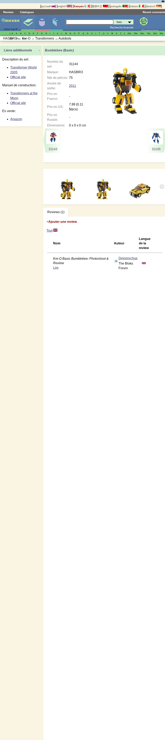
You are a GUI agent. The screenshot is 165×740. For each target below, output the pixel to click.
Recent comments (154, 12)
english (62, 6)
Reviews (8, 12)
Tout (49, 230)
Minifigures (42, 23)
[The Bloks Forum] (116, 261)
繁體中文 (97, 6)
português (116, 6)
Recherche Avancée (121, 27)
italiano (134, 6)
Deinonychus (128, 258)
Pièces (56, 23)
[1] (55, 230)
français (79, 6)
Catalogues (27, 12)
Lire (56, 267)
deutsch (151, 6)
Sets (28, 23)
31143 (52, 149)
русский (46, 6)
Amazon (16, 119)
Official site (18, 77)
